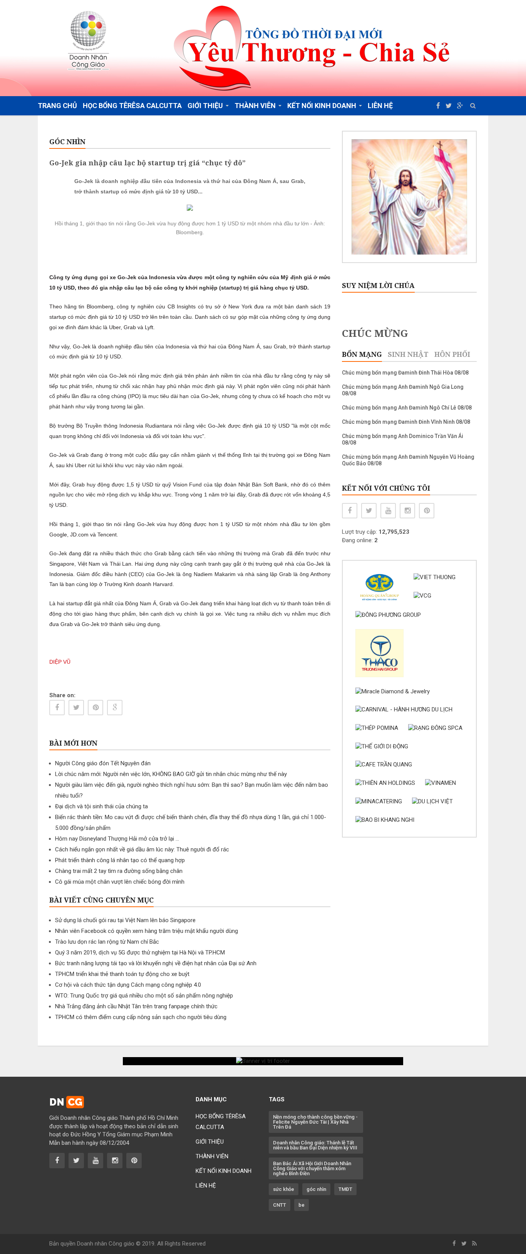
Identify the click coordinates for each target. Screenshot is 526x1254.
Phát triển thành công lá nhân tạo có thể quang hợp (120, 860)
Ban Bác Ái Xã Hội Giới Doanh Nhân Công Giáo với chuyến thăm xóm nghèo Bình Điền (312, 1168)
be (301, 1205)
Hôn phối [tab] (452, 354)
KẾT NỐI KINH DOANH (223, 1170)
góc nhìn (316, 1189)
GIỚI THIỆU (210, 1141)
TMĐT (345, 1189)
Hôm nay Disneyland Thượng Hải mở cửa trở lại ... (117, 838)
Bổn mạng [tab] (362, 354)
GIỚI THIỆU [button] (205, 106)
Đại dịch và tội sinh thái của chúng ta (101, 806)
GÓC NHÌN (67, 141)
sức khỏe (283, 1189)
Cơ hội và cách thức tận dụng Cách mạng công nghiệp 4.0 (128, 984)
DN (65, 1102)
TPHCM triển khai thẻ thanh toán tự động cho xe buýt (122, 974)
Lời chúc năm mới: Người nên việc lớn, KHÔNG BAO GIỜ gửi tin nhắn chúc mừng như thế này (171, 774)
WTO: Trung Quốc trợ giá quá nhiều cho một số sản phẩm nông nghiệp (144, 995)
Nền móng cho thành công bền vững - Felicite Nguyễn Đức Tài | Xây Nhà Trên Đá (315, 1122)
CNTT (279, 1205)
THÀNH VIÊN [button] (255, 106)
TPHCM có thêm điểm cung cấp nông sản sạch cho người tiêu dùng (140, 1017)
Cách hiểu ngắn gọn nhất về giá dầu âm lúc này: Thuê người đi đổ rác (142, 849)
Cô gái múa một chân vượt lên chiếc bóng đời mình (119, 881)
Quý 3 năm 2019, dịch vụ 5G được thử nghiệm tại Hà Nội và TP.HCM (140, 952)
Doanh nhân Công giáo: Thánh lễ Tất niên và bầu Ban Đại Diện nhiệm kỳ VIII (315, 1145)
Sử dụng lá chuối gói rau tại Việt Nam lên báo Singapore (125, 920)
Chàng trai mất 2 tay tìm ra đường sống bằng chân (119, 871)
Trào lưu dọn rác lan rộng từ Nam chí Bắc (107, 941)
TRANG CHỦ (57, 106)
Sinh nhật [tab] (408, 354)
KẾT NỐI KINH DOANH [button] (321, 106)
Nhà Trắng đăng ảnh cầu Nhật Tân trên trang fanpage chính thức (136, 1006)
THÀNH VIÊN (212, 1156)
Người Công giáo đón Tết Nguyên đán (103, 763)
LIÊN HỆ (380, 106)
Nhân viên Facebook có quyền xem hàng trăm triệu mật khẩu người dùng (146, 931)
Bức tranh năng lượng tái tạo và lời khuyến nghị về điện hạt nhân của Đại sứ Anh (155, 963)
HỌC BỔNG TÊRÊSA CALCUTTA (132, 106)
